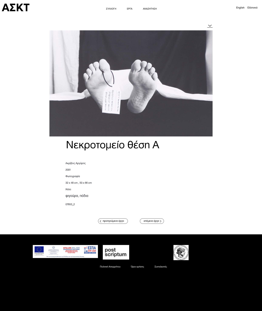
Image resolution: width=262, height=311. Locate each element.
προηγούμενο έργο (113, 221)
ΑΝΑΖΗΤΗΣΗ (150, 9)
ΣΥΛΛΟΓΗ (111, 9)
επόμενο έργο (151, 221)
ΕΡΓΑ (129, 9)
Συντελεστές (161, 267)
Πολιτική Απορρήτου (110, 267)
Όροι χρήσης (137, 267)
